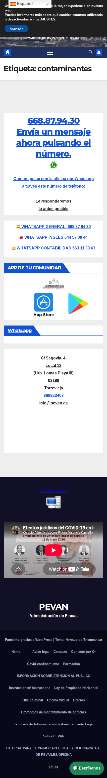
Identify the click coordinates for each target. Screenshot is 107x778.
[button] (91, 52)
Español (24, 3)
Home (15, 652)
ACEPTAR (16, 29)
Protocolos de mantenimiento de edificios (53, 712)
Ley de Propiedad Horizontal (76, 688)
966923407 (54, 395)
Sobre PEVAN (53, 736)
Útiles (53, 767)
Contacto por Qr (83, 652)
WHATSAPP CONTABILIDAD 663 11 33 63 (56, 248)
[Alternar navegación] (50, 52)
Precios (79, 700)
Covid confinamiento (43, 664)
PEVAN (53, 606)
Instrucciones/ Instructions (29, 688)
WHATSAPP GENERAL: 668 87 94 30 (56, 226)
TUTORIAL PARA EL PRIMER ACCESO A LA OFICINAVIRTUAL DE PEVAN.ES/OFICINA (54, 751)
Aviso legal (41, 652)
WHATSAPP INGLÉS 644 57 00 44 (56, 237)
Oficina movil (32, 700)
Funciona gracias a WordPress (29, 640)
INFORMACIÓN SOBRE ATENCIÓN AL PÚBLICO (53, 676)
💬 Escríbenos (87, 768)
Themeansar (92, 640)
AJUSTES (47, 19)
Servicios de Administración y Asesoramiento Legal (53, 724)
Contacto (60, 652)
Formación (71, 664)
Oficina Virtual (58, 700)
